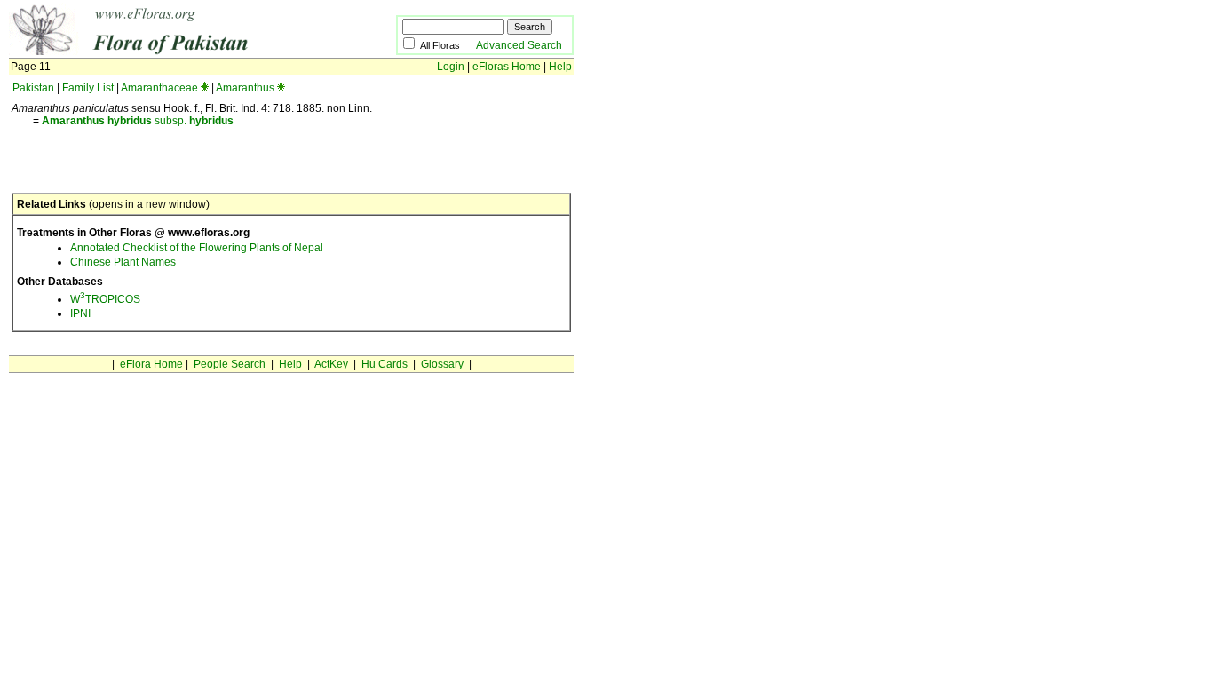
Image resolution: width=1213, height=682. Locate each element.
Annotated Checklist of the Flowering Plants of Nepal (196, 248)
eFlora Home (151, 364)
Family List (88, 88)
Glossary (442, 364)
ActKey (331, 364)
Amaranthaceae (159, 88)
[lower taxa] (205, 88)
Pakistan (33, 88)
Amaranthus (245, 88)
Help (560, 66)
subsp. (138, 121)
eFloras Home (506, 66)
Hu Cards (384, 364)
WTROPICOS (105, 299)
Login (450, 66)
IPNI (80, 313)
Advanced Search (519, 45)
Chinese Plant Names (123, 262)
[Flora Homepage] (175, 51)
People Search (230, 364)
